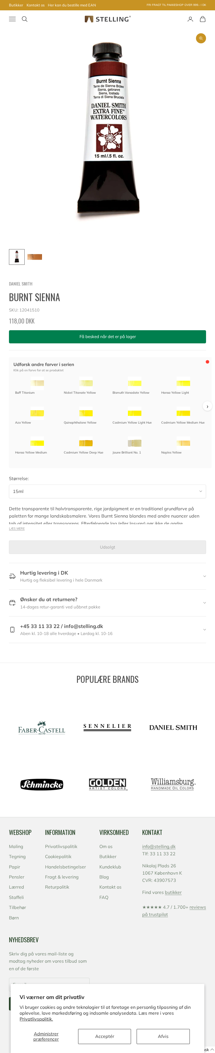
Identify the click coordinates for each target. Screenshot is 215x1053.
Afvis (163, 1036)
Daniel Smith (20, 283)
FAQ (103, 897)
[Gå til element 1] (17, 257)
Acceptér (104, 1036)
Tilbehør (17, 907)
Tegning (17, 856)
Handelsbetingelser (65, 867)
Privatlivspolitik (61, 846)
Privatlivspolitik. (36, 1019)
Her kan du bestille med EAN (72, 5)
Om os (106, 846)
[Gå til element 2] (35, 257)
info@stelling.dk (159, 846)
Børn (14, 917)
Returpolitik (57, 887)
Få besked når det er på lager (108, 336)
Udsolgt (107, 547)
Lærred (16, 887)
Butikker (16, 5)
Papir (14, 867)
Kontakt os (36, 5)
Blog (104, 877)
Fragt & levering (62, 877)
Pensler (16, 877)
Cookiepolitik (58, 856)
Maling (16, 846)
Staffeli (16, 897)
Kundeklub (110, 867)
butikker (173, 892)
